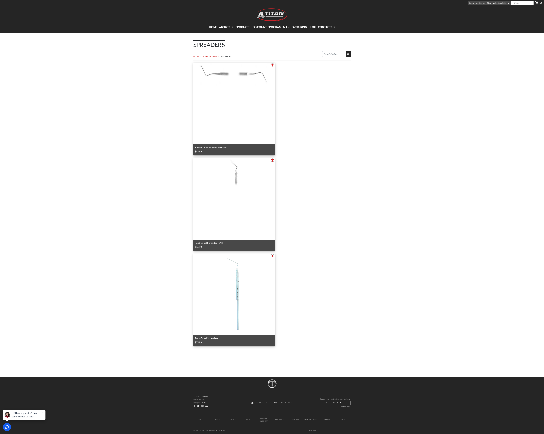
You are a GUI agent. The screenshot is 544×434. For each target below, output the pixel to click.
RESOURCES (279, 420)
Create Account (337, 403)
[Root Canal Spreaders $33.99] (235, 255)
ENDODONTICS (212, 56)
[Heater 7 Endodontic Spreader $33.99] (235, 64)
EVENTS (233, 420)
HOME (213, 27)
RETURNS (295, 420)
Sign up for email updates (273, 403)
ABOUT (201, 420)
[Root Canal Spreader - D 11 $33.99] (235, 160)
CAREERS (217, 420)
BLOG (312, 27)
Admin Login (220, 430)
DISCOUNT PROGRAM (267, 27)
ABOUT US (226, 27)
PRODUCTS (242, 27)
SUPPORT (327, 420)
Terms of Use (311, 430)
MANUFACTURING (295, 27)
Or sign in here (345, 407)
